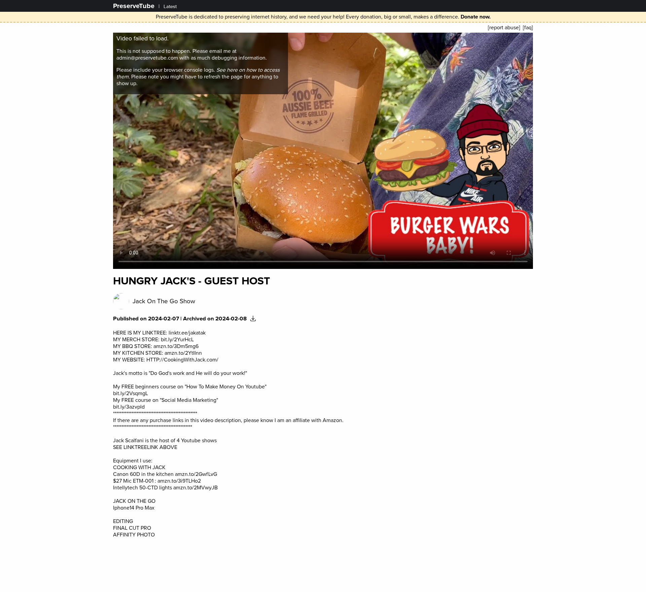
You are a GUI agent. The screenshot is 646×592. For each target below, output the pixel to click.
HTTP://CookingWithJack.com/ (182, 359)
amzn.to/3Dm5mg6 (176, 346)
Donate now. (476, 16)
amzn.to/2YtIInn (183, 353)
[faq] (528, 27)
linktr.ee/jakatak (187, 332)
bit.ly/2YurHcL (177, 339)
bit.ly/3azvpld (129, 407)
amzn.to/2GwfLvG (196, 474)
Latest (170, 6)
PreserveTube (133, 6)
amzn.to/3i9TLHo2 (179, 481)
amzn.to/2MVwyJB (195, 487)
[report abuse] (504, 27)
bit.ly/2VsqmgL (130, 393)
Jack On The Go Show (164, 301)
